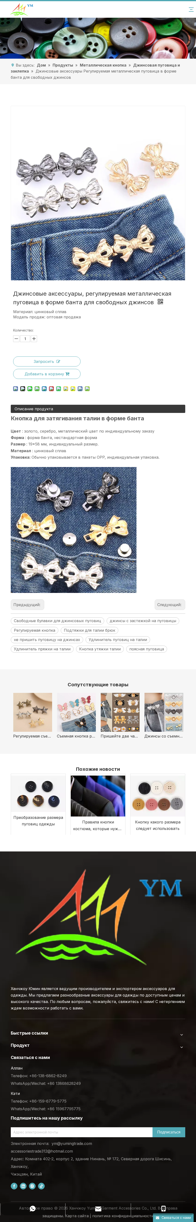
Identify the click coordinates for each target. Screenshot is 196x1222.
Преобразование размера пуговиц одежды (38, 820)
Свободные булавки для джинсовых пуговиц (57, 620)
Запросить (44, 361)
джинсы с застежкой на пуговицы (143, 620)
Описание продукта (34, 408)
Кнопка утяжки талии (100, 649)
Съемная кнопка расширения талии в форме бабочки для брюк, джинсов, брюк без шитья (76, 736)
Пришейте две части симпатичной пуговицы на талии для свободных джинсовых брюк (120, 736)
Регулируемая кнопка (34, 630)
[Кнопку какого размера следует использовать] (158, 795)
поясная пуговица (146, 649)
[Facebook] (14, 1186)
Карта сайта (77, 1215)
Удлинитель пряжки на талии (42, 649)
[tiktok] (41, 1186)
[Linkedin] (23, 1186)
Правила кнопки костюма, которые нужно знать (98, 826)
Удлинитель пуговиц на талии (118, 639)
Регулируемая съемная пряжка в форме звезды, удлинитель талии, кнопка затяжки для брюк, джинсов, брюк (32, 736)
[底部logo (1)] (98, 917)
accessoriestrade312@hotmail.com (42, 1151)
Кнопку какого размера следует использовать (157, 825)
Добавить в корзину (44, 374)
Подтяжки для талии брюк (89, 630)
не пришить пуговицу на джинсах (47, 639)
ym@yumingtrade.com (72, 1143)
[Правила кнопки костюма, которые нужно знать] (98, 795)
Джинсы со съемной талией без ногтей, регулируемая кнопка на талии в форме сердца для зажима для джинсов (163, 736)
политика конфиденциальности (123, 1215)
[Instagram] (32, 1186)
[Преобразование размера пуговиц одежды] (38, 793)
